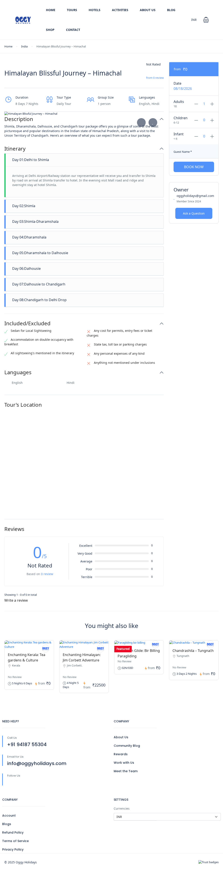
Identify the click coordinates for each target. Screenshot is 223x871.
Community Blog (127, 745)
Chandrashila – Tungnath (193, 650)
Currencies (122, 808)
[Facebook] (10, 782)
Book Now (194, 166)
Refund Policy (13, 832)
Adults (179, 101)
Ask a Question (194, 213)
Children (181, 118)
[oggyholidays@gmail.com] (155, 644)
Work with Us (124, 762)
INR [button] (194, 20)
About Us (147, 10)
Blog (171, 10)
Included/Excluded (27, 323)
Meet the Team (126, 771)
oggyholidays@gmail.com (195, 196)
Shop (50, 30)
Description (18, 119)
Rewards (121, 754)
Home (50, 10)
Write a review (16, 600)
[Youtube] (28, 782)
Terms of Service (15, 841)
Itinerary (14, 149)
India (24, 46)
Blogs (6, 824)
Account (9, 815)
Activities (120, 10)
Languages (18, 372)
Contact (73, 30)
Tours (72, 10)
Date (177, 83)
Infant (179, 134)
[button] (206, 20)
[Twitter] (19, 782)
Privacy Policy (13, 849)
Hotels (94, 10)
